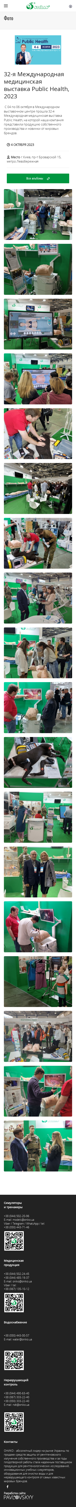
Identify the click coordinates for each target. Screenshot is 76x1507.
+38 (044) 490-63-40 (16, 1393)
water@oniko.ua (22, 1339)
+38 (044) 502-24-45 (16, 1274)
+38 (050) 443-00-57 (16, 1335)
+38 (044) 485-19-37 (16, 1277)
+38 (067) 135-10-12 (16, 1289)
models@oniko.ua (23, 1220)
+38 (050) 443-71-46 (16, 1227)
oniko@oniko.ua (22, 1281)
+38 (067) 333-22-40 (16, 1397)
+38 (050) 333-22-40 (16, 1401)
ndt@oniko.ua (21, 1405)
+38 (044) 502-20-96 (16, 1216)
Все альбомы (34, 178)
